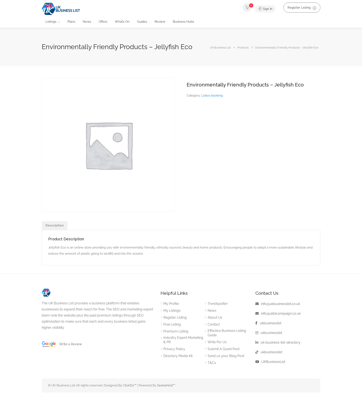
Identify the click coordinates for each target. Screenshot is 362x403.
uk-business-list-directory (280, 342)
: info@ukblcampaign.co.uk (280, 313)
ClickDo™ (129, 385)
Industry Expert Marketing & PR (183, 340)
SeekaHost (165, 385)
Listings (50, 22)
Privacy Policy (174, 349)
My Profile (171, 304)
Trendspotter (218, 304)
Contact (214, 324)
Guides (142, 22)
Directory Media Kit (178, 356)
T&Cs (212, 363)
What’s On (122, 22)
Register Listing (299, 7)
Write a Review (69, 344)
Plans (71, 22)
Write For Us (217, 342)
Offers (103, 22)
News (87, 22)
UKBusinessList (273, 362)
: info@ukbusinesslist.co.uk (279, 304)
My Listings (172, 311)
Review (160, 22)
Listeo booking (212, 95)
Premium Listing (175, 331)
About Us (215, 317)
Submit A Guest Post (223, 349)
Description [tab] (54, 225)
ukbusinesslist (270, 323)
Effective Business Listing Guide (227, 333)
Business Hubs (183, 22)
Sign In (267, 9)
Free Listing (172, 324)
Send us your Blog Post (226, 356)
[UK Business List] (61, 9)
